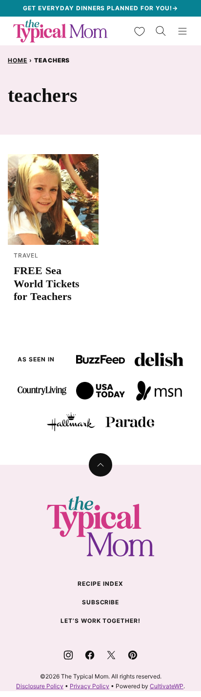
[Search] (161, 31)
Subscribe (101, 602)
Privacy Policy (89, 686)
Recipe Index (100, 583)
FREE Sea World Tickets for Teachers (47, 283)
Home (17, 60)
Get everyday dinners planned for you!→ (100, 8)
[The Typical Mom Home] (60, 31)
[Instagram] (68, 655)
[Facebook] (89, 655)
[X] (111, 655)
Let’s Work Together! (100, 620)
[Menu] (182, 31)
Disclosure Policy (39, 686)
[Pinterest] (132, 655)
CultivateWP (166, 686)
